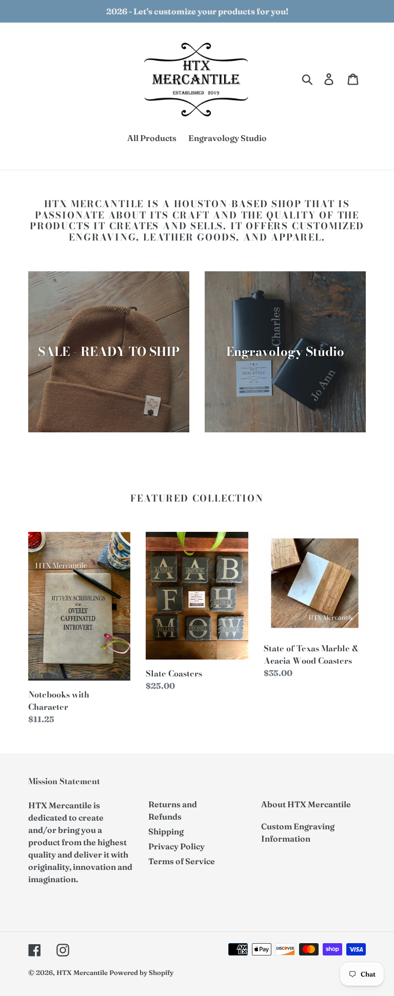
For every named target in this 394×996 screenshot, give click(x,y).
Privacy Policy (176, 846)
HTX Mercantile (82, 972)
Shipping (166, 831)
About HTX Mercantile (306, 804)
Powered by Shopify (141, 972)
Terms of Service (181, 861)
